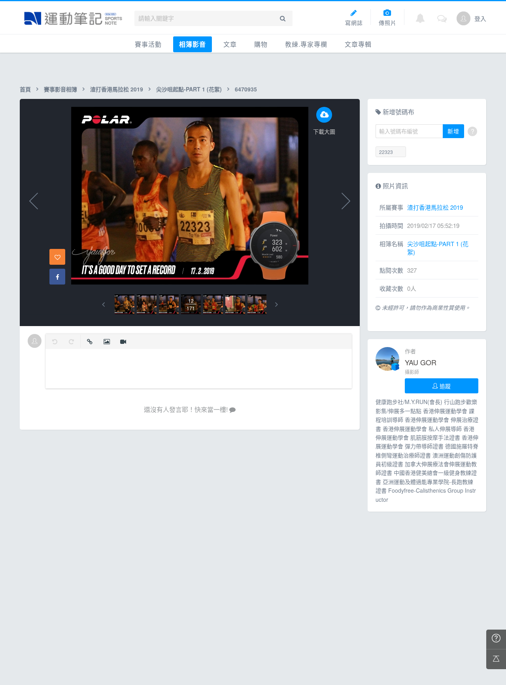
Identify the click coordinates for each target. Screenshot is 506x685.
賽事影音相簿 (60, 89)
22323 (386, 151)
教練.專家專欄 (306, 44)
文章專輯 (358, 44)
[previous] (103, 304)
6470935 (246, 89)
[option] (124, 304)
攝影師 (412, 371)
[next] (276, 304)
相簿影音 (192, 44)
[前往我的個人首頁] (463, 18)
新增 (453, 131)
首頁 (25, 89)
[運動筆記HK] (73, 18)
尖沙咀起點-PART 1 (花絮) (189, 89)
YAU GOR (420, 362)
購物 (261, 44)
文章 (230, 44)
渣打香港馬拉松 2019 (116, 89)
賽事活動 (148, 44)
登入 (480, 18)
